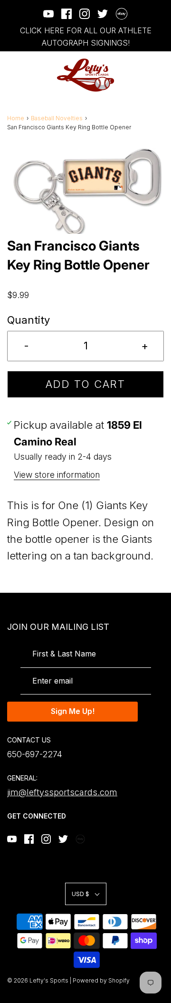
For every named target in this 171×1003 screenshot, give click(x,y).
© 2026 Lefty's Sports (37, 980)
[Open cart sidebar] (158, 75)
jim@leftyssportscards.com (62, 792)
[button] (86, 191)
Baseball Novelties (57, 118)
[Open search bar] (132, 75)
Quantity (28, 320)
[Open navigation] (13, 75)
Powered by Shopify (101, 980)
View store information (57, 475)
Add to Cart (85, 384)
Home (15, 118)
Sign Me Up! (73, 711)
